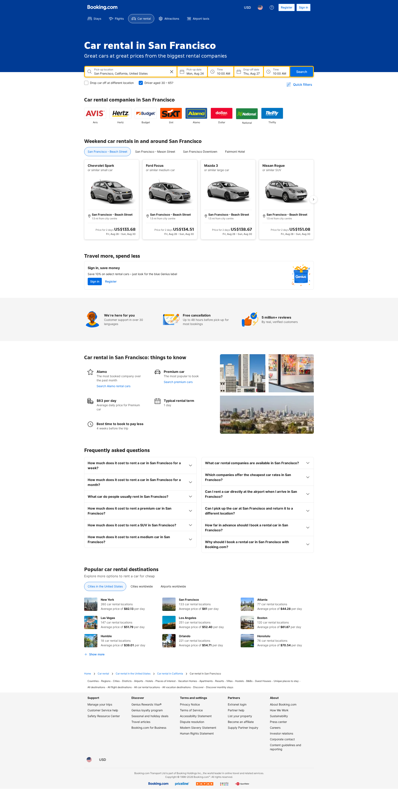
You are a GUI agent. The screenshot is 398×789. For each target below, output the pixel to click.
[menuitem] (94, 18)
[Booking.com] (102, 7)
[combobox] (128, 73)
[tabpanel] (199, 199)
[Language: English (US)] (260, 7)
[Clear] (172, 72)
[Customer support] (272, 7)
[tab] (107, 151)
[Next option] (313, 199)
